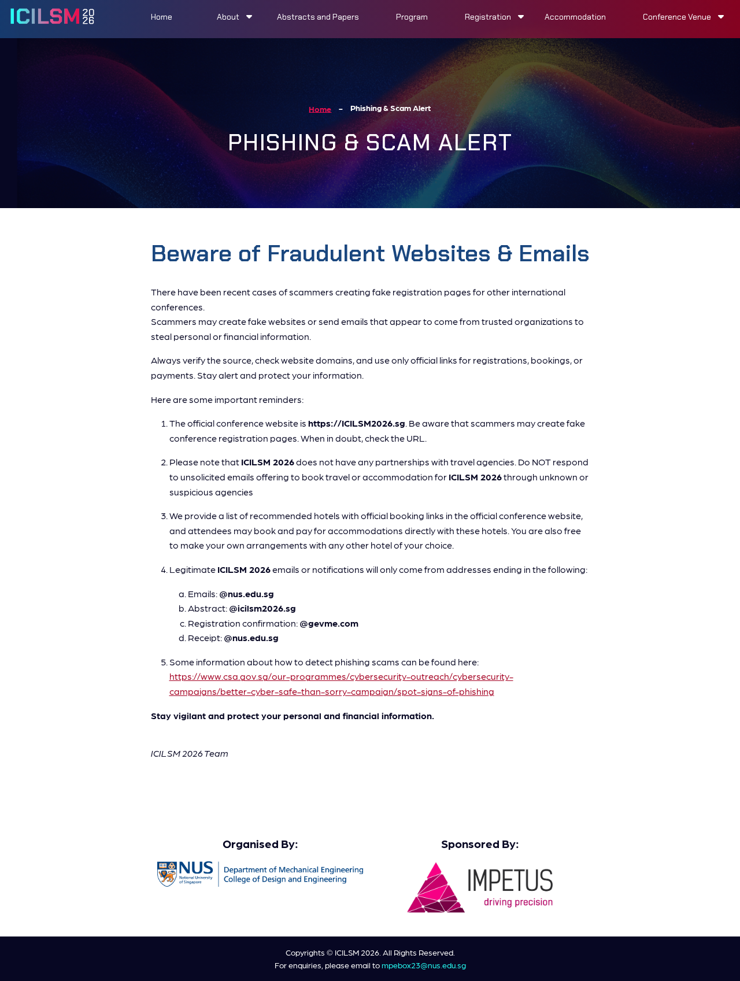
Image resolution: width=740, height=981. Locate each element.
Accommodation (575, 16)
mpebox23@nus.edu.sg (424, 965)
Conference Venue (677, 16)
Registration (488, 16)
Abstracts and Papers (318, 16)
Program (412, 16)
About (228, 16)
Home (161, 16)
